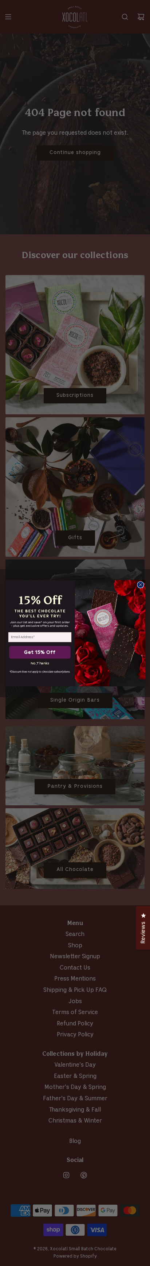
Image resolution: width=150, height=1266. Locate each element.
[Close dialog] (140, 584)
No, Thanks (40, 663)
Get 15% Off (39, 652)
